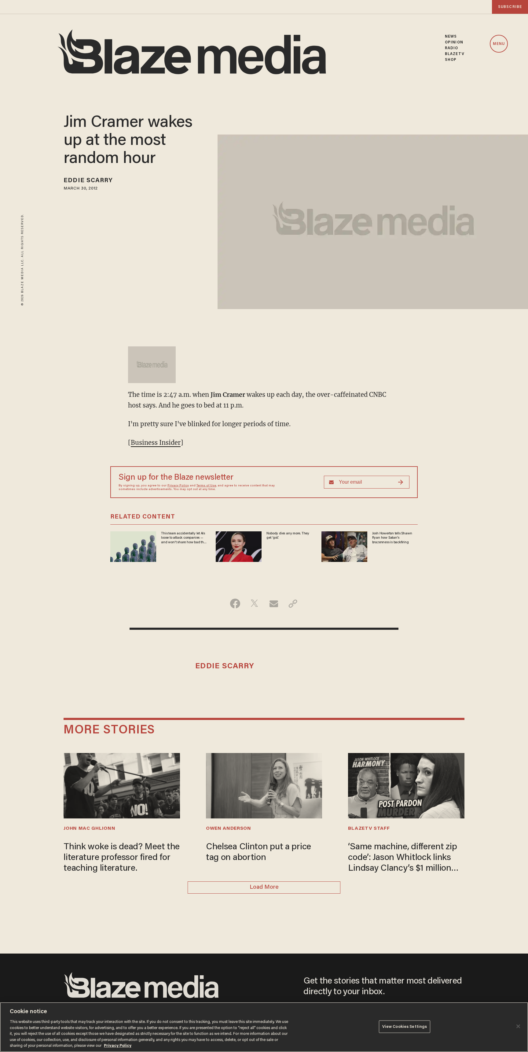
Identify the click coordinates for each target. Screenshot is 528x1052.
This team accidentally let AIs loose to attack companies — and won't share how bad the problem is (183, 538)
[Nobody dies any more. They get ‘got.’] (239, 545)
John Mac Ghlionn (89, 828)
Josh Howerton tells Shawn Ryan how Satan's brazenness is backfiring (392, 538)
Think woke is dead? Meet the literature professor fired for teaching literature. (122, 858)
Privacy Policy (178, 485)
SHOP (451, 60)
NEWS (451, 37)
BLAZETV (454, 54)
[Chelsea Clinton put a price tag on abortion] (264, 785)
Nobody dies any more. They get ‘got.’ (287, 536)
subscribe (510, 7)
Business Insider (156, 442)
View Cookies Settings (404, 1026)
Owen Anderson (228, 828)
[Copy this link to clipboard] (293, 603)
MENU (499, 44)
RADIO (451, 48)
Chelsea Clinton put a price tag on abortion (258, 852)
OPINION (454, 42)
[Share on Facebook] (235, 603)
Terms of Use (206, 485)
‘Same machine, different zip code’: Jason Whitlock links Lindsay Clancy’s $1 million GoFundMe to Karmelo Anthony (402, 858)
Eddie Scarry (88, 181)
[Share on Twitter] (254, 603)
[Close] (518, 1026)
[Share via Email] (274, 603)
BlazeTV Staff (369, 828)
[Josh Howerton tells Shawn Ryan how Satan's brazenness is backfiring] (344, 545)
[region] (264, 1027)
